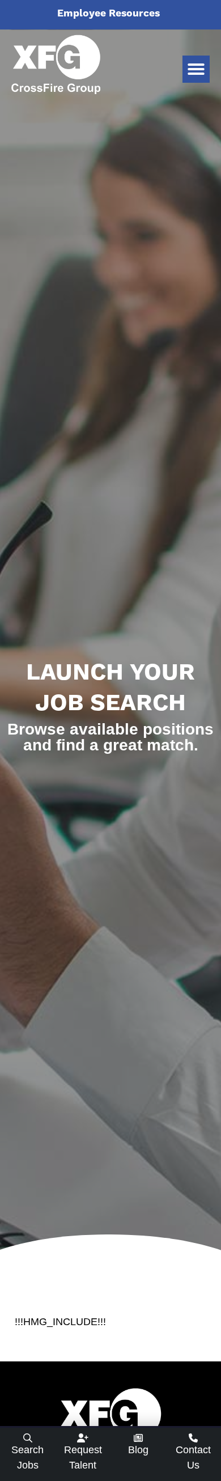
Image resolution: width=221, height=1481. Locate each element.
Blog (138, 1449)
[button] (196, 69)
